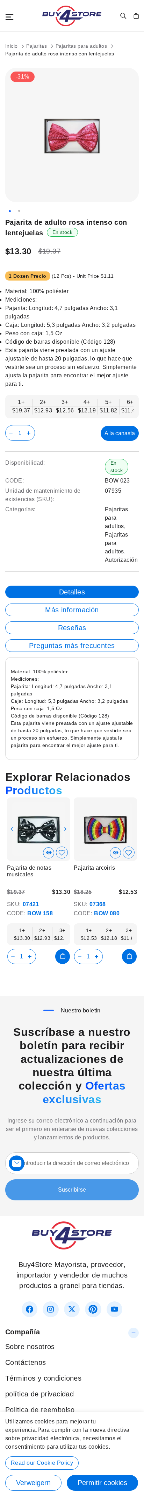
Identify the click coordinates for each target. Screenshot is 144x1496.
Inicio (12, 46)
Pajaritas (37, 46)
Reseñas (72, 628)
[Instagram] (50, 1309)
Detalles (72, 592)
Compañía (22, 1332)
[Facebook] (29, 1309)
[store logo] (72, 16)
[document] (72, 1454)
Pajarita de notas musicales (29, 871)
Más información (72, 610)
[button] (9, 211)
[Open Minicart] (136, 16)
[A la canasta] (62, 956)
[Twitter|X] (72, 1309)
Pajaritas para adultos (82, 46)
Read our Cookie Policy (42, 1463)
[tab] (72, 592)
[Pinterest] (93, 1309)
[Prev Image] (11, 829)
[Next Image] (65, 829)
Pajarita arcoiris (94, 868)
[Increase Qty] (30, 432)
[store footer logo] (72, 1247)
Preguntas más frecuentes (72, 645)
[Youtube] (114, 1309)
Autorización (121, 560)
